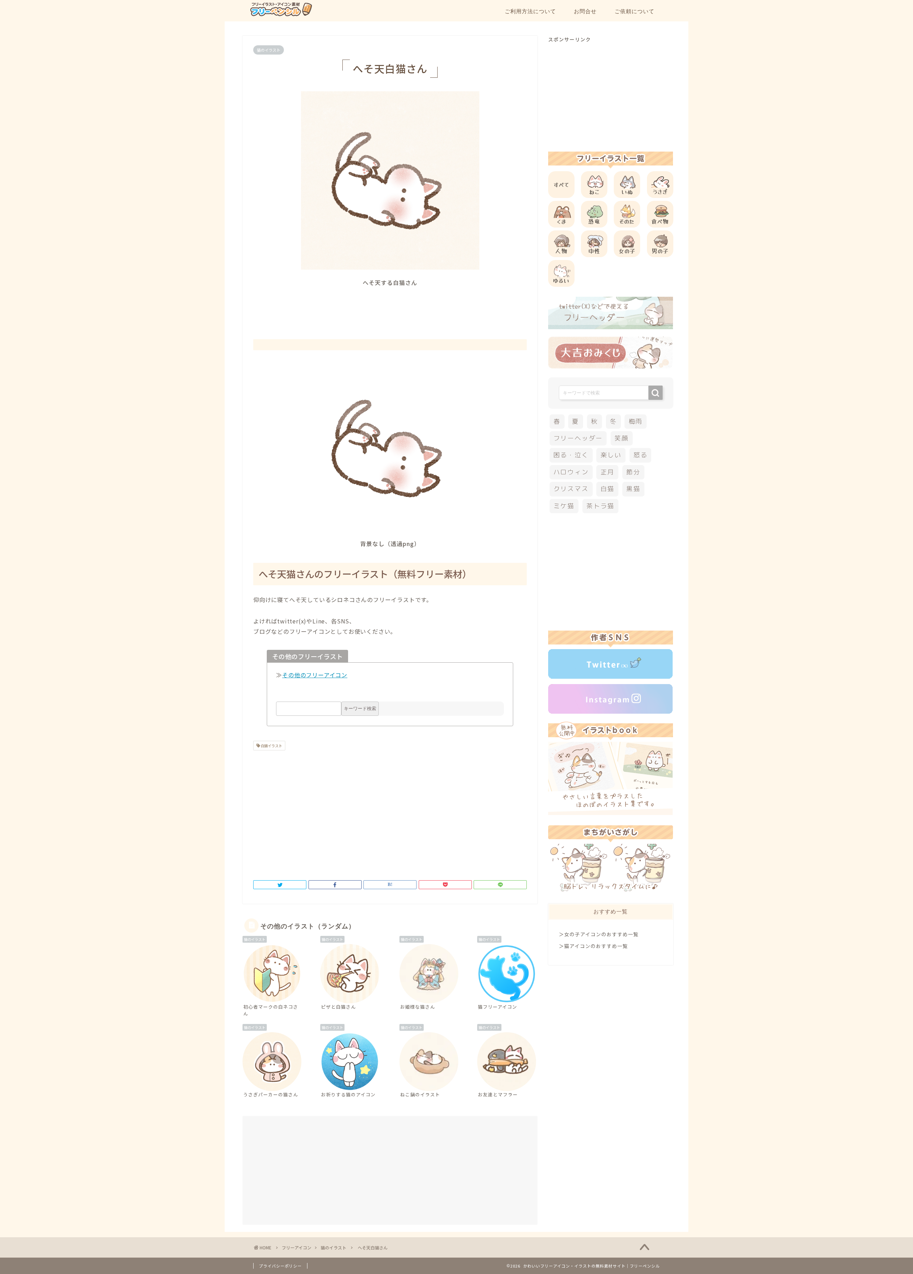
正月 (608, 472)
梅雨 (636, 421)
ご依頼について (634, 11)
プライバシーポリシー (280, 1266)
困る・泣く (571, 454)
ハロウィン (571, 472)
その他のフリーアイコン (314, 675)
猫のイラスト (268, 50)
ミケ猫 (564, 505)
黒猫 (633, 488)
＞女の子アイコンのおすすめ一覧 (599, 934)
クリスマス (571, 488)
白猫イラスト (271, 745)
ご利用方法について (530, 11)
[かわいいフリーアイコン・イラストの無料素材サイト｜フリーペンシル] (281, 15)
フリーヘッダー (578, 438)
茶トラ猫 (600, 505)
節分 (633, 472)
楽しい (611, 454)
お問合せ (585, 11)
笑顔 (621, 438)
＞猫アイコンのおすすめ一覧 (593, 945)
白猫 (608, 488)
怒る (640, 454)
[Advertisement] (390, 306)
